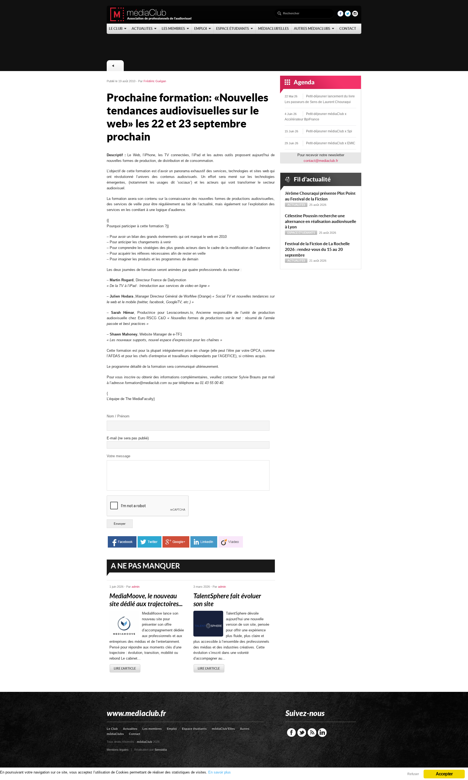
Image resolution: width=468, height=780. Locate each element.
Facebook (291, 732)
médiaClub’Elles (223, 728)
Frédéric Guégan (155, 81)
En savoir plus (219, 772)
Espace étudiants (301, 232)
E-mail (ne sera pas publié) (128, 438)
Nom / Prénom (118, 416)
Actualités (296, 204)
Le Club (112, 728)
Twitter (301, 732)
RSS (312, 732)
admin (135, 586)
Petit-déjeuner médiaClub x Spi (329, 131)
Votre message (118, 456)
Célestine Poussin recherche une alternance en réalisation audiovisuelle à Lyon (320, 221)
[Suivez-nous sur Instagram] (355, 15)
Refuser (413, 774)
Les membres (152, 728)
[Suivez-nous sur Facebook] (340, 15)
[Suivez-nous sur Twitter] (348, 15)
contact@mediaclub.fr (321, 161)
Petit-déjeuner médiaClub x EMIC (330, 143)
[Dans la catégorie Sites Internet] (115, 65)
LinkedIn (322, 732)
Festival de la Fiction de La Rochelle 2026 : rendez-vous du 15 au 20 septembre (317, 249)
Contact (134, 734)
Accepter (444, 774)
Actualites (130, 728)
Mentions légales (118, 749)
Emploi (172, 728)
